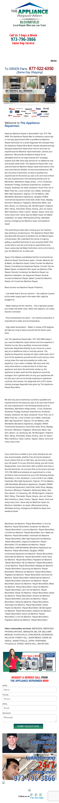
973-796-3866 (23, 39)
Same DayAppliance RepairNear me (43, 742)
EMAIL (4, 703)
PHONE (5, 694)
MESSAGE (6, 713)
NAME (4, 685)
